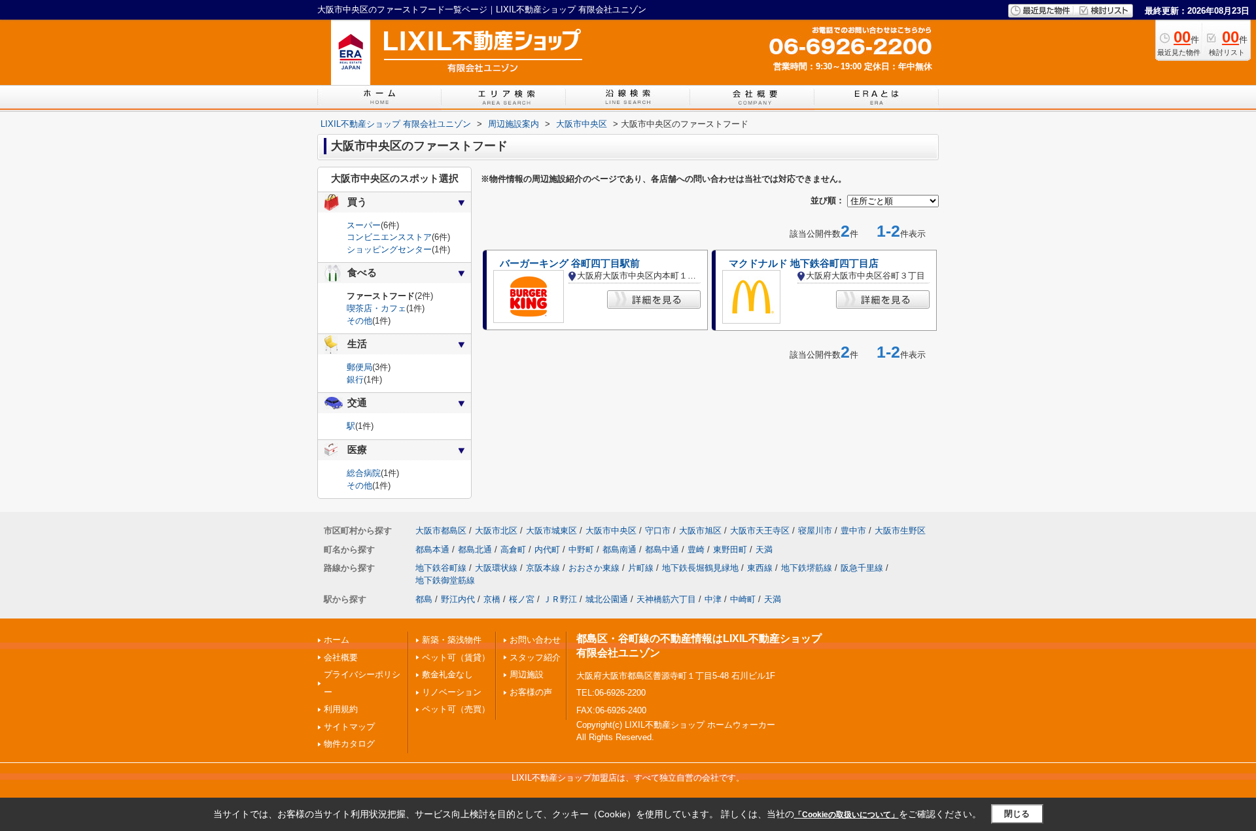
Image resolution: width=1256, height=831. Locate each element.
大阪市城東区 (551, 530)
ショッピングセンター (389, 249)
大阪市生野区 (900, 530)
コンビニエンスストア (389, 237)
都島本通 (432, 549)
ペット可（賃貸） (456, 657)
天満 (764, 549)
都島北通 (475, 549)
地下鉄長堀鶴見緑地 (700, 568)
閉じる (1017, 814)
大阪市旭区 (700, 530)
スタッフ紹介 (535, 657)
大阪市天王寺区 (760, 530)
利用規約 (341, 709)
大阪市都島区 (440, 530)
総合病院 (364, 473)
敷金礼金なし (447, 674)
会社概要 (341, 657)
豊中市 (853, 530)
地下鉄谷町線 (440, 568)
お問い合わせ (535, 640)
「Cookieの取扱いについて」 (846, 814)
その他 (359, 321)
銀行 (355, 379)
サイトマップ (349, 727)
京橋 (491, 599)
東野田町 (730, 549)
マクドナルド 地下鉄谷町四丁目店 (804, 263)
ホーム (336, 640)
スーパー (364, 225)
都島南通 (619, 549)
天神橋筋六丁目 (666, 599)
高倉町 (513, 549)
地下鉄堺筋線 (806, 568)
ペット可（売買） (456, 709)
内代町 (547, 549)
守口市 (658, 530)
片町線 (641, 568)
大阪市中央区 (611, 530)
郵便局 (359, 367)
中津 (713, 599)
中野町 (581, 549)
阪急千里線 (862, 568)
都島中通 (662, 549)
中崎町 (743, 599)
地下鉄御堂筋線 (445, 580)
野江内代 (458, 599)
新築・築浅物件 (451, 640)
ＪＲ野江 (560, 599)
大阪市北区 (496, 530)
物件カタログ (349, 744)
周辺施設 (527, 674)
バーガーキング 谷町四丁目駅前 (570, 263)
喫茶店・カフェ (376, 308)
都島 (423, 599)
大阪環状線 (496, 568)
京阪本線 (543, 568)
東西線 (760, 568)
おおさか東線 (593, 568)
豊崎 (696, 549)
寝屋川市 (815, 530)
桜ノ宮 (521, 599)
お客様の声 (531, 692)
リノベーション (451, 692)
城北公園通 (606, 599)
